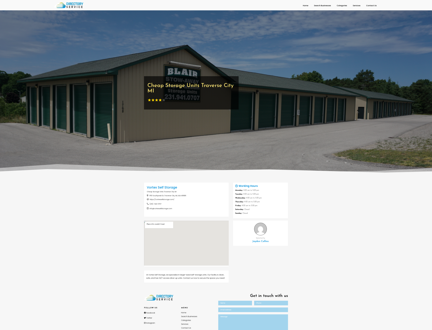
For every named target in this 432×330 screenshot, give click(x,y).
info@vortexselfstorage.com (161, 208)
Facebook (150, 313)
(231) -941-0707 (155, 204)
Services (356, 5)
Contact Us (371, 5)
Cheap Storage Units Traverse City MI (161, 192)
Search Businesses (322, 5)
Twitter (149, 318)
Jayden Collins (260, 241)
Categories (342, 5)
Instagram (150, 323)
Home (305, 5)
